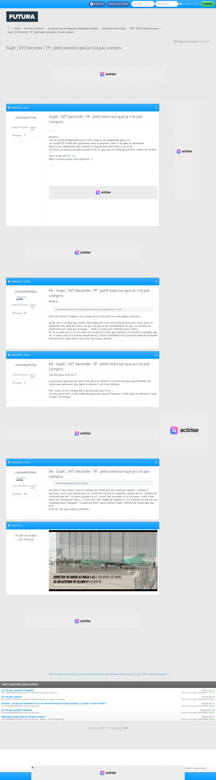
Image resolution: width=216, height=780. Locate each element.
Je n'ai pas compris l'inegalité (17, 690)
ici (73, 155)
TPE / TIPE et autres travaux (144, 28)
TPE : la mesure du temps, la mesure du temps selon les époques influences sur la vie (95, 674)
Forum (17, 28)
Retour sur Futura (118, 4)
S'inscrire (97, 4)
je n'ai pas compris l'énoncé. (17, 709)
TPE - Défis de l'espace (155, 674)
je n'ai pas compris (12, 696)
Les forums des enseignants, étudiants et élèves (73, 28)
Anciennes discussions (114, 28)
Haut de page (199, 768)
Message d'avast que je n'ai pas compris (23, 716)
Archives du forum (34, 28)
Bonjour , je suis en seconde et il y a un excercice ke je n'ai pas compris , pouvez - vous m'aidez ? (54, 703)
